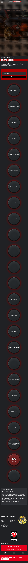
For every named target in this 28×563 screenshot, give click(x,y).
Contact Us (12, 520)
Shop (2, 520)
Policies (11, 521)
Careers (11, 524)
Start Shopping (11, 57)
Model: (3, 71)
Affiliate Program (4, 525)
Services (2, 521)
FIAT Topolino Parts (4, 527)
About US (12, 519)
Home (2, 519)
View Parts (13, 76)
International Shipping (3, 523)
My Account (12, 522)
